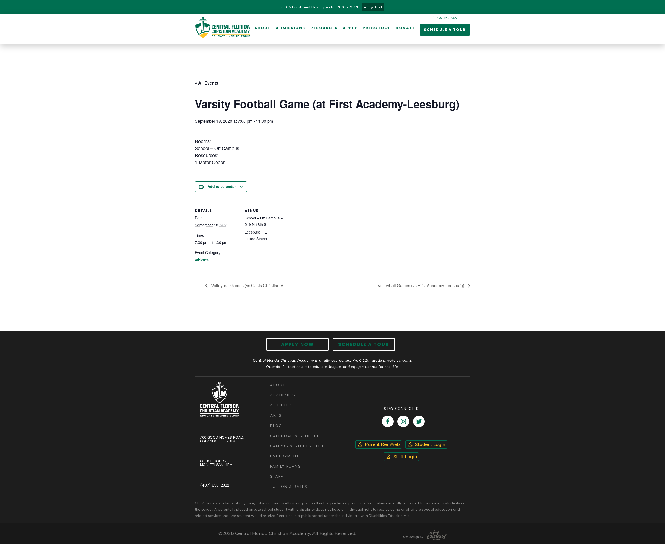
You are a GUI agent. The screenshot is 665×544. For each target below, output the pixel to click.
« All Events (206, 83)
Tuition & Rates (289, 486)
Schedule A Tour (363, 344)
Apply (350, 27)
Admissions (290, 27)
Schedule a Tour (445, 29)
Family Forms (285, 466)
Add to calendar (222, 186)
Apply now (297, 344)
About (262, 27)
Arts (276, 415)
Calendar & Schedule (296, 435)
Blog (276, 425)
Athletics (202, 259)
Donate (405, 27)
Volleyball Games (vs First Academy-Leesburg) (421, 285)
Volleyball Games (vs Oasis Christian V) (247, 285)
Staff (276, 476)
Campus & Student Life (297, 446)
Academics (282, 395)
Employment (284, 456)
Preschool (376, 27)
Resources (324, 27)
